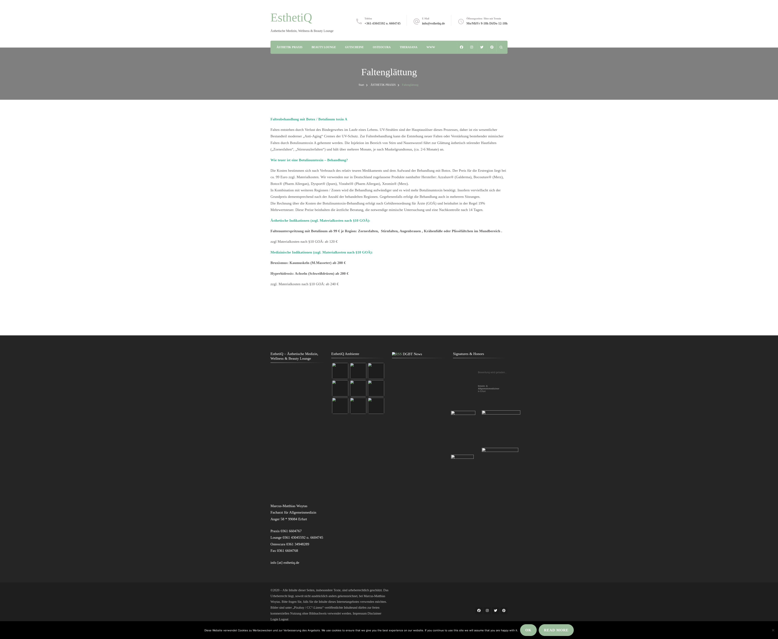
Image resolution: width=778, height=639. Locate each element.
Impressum (360, 613)
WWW (430, 47)
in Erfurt (488, 388)
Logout (283, 619)
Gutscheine (354, 47)
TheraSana (408, 47)
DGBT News (412, 354)
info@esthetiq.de (433, 23)
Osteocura (382, 47)
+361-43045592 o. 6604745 (382, 23)
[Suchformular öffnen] (500, 47)
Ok (528, 630)
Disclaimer (374, 613)
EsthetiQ (291, 17)
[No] (773, 630)
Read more (556, 630)
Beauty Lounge (324, 47)
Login (274, 619)
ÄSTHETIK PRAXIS (289, 47)
